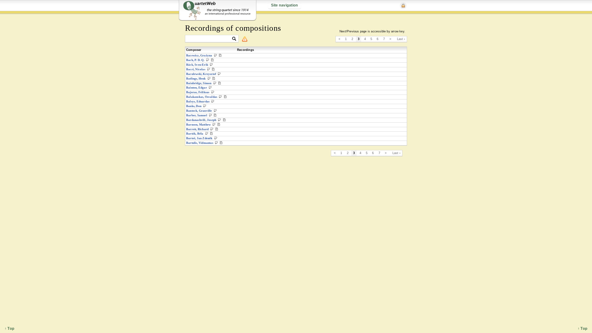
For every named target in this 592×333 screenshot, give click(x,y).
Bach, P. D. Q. (195, 60)
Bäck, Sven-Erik (197, 64)
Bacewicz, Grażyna (199, 55)
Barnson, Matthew (198, 124)
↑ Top (582, 328)
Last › (401, 39)
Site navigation (284, 5)
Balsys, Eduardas (198, 101)
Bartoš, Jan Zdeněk (199, 138)
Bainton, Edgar (196, 87)
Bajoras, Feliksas (197, 92)
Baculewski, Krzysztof (201, 74)
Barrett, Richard (197, 129)
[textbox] (210, 39)
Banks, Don (193, 106)
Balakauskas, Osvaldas (201, 97)
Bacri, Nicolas (195, 69)
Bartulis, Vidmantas (199, 143)
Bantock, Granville (199, 110)
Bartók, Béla (194, 133)
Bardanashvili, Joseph (201, 120)
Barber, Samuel (196, 115)
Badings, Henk (196, 78)
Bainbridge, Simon (198, 83)
